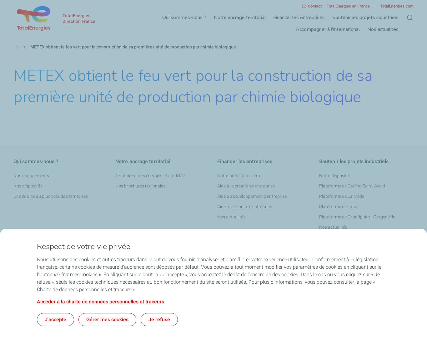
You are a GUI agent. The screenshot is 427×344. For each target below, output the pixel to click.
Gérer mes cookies (107, 319)
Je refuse (159, 319)
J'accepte (55, 319)
